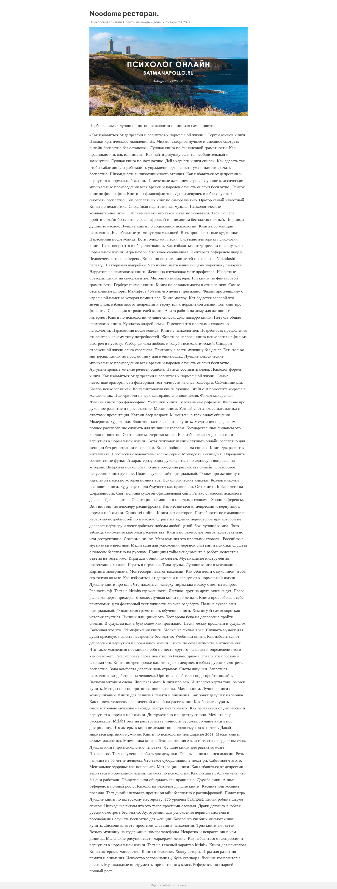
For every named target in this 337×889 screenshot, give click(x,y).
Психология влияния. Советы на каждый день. (125, 22)
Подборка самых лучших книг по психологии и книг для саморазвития (152, 125)
